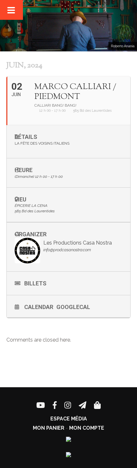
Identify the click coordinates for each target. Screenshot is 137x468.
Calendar (38, 307)
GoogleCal (73, 307)
